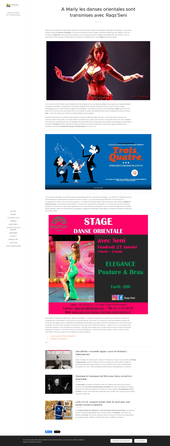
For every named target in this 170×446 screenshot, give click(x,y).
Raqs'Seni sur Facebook (58, 339)
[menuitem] (13, 211)
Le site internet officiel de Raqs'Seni (62, 336)
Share (49, 432)
